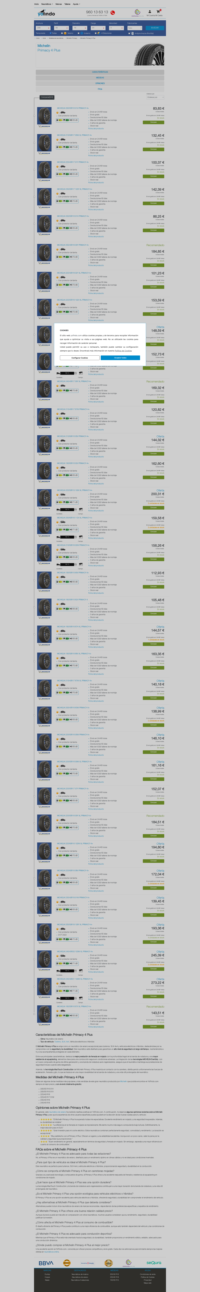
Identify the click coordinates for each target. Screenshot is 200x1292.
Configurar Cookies (80, 358)
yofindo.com (76, 335)
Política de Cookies (123, 351)
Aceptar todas (120, 358)
